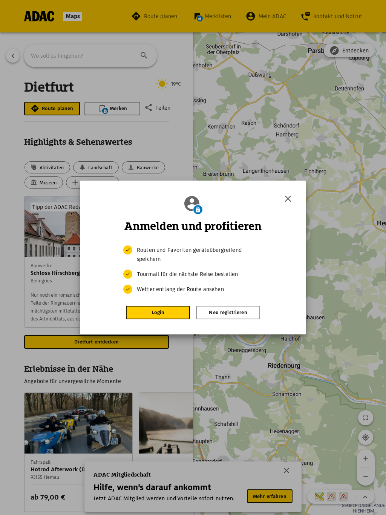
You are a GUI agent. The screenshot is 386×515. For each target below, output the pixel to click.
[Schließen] (288, 199)
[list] (193, 269)
